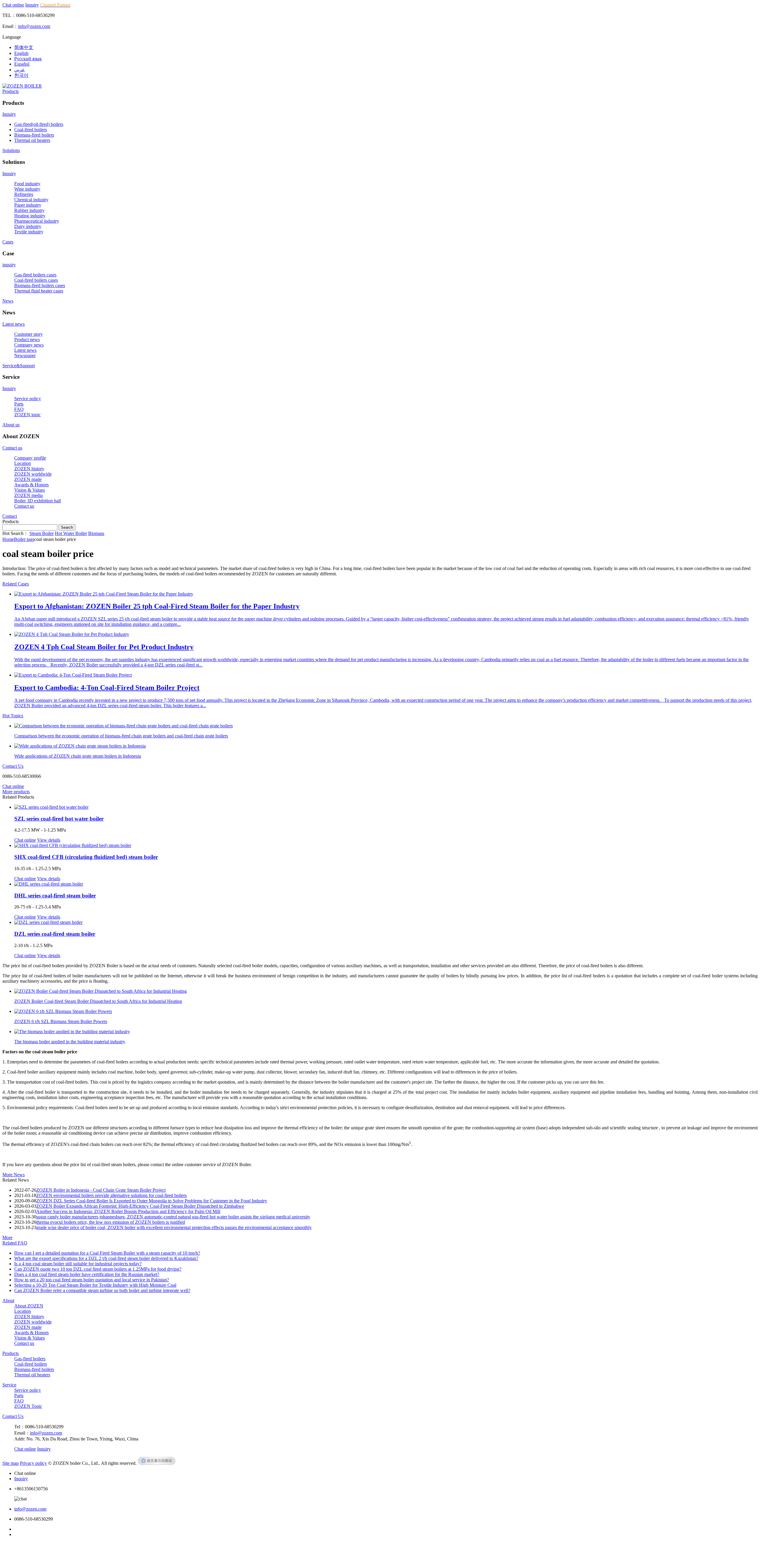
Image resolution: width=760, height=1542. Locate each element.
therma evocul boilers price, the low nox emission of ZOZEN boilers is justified (110, 1222)
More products (16, 791)
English (21, 53)
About (8, 1300)
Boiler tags (24, 539)
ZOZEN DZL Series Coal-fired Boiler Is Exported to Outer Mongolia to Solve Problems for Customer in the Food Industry (151, 1200)
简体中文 (23, 47)
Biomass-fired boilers (34, 134)
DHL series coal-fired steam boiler (55, 895)
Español (21, 64)
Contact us (12, 447)
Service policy (27, 398)
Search (67, 527)
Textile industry (28, 231)
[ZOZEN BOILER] (22, 85)
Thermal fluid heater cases (38, 290)
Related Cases (15, 583)
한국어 (21, 75)
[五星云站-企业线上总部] (156, 1463)
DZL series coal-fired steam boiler (54, 934)
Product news (27, 339)
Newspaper (25, 355)
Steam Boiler (41, 533)
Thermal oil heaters (32, 140)
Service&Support (18, 365)
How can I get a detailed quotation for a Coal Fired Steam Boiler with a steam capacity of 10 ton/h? (107, 1253)
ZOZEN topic (27, 414)
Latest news (13, 324)
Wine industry (27, 188)
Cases (7, 241)
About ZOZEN (28, 1305)
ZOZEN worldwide (33, 473)
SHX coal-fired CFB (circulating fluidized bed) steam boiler (86, 857)
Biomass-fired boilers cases (39, 285)
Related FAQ (14, 1242)
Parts (18, 403)
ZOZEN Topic (28, 1406)
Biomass (96, 533)
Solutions (11, 150)
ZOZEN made (28, 479)
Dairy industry (27, 226)
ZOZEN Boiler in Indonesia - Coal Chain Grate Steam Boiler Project (101, 1190)
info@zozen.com (34, 26)
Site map (10, 1463)
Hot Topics (12, 715)
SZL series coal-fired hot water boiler (59, 819)
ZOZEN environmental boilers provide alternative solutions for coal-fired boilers (111, 1195)
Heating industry (29, 215)
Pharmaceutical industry (36, 221)
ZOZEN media (28, 495)
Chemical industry (31, 199)
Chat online (13, 4)
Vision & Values (29, 490)
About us (11, 424)
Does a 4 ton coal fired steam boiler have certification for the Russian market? (86, 1274)
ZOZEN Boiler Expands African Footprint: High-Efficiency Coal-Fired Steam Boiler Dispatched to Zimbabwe (140, 1206)
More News (13, 1174)
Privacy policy (33, 1463)
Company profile (30, 457)
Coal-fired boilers (30, 129)
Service (9, 1384)
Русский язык (28, 58)
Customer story (28, 334)
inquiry (9, 264)
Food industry (27, 183)
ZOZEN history (29, 468)
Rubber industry (29, 210)
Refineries (23, 194)
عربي (19, 69)
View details (48, 840)
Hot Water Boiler (71, 533)
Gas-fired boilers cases (35, 274)
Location (22, 463)
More (7, 1237)
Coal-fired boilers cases (36, 280)
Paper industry (27, 205)
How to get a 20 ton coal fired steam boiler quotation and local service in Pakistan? (91, 1279)
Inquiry (32, 4)
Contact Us (12, 766)
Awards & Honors (31, 484)
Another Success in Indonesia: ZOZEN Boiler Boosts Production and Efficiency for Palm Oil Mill (128, 1211)
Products (10, 91)
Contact (9, 516)
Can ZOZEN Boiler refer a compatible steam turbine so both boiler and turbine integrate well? (102, 1290)
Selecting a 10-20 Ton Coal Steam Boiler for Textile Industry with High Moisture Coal (95, 1285)
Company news (29, 344)
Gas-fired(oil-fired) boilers (38, 124)
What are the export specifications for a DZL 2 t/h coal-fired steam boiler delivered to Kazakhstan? (106, 1258)
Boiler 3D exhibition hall (37, 500)
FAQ (19, 409)
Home (8, 539)
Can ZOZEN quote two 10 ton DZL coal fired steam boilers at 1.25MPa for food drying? (97, 1269)
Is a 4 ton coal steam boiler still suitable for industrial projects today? (78, 1263)
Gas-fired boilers (29, 1358)
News (7, 300)
